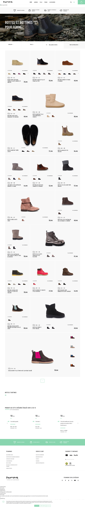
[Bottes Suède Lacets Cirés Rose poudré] (23, 220)
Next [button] (28, 73)
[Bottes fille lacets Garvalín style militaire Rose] (53, 256)
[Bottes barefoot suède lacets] (30, 135)
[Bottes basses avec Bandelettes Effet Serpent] (67, 271)
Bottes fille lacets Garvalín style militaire (37, 255)
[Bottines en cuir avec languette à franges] (42, 166)
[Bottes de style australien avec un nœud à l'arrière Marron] (60, 213)
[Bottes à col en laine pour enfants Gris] (60, 178)
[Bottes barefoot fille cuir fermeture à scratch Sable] (48, 116)
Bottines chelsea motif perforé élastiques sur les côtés (14, 327)
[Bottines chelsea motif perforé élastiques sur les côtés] (17, 307)
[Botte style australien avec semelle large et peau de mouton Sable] (9, 248)
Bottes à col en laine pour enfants (64, 185)
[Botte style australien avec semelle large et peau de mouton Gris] (14, 248)
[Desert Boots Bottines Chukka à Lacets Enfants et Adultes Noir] (24, 73)
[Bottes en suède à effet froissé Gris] (53, 328)
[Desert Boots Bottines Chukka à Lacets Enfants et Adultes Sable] (9, 73)
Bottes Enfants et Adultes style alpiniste (39, 290)
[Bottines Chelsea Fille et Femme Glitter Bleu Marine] (39, 73)
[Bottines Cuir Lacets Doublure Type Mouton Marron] (19, 109)
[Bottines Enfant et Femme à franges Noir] (69, 73)
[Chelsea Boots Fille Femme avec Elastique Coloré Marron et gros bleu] (73, 356)
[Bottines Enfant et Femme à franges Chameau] (60, 73)
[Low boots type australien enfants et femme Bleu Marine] (14, 178)
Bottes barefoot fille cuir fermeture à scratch (38, 116)
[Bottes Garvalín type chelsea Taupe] (60, 144)
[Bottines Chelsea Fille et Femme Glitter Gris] (44, 73)
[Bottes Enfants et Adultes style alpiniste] (42, 271)
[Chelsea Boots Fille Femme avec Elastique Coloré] (42, 355)
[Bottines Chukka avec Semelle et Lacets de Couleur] (17, 271)
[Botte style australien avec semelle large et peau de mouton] (17, 235)
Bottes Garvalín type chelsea (63, 151)
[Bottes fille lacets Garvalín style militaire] (55, 239)
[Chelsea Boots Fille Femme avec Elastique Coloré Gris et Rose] (73, 337)
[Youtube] (75, 480)
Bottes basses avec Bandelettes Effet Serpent (64, 290)
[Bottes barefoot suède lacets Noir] (23, 151)
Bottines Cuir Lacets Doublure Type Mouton (13, 116)
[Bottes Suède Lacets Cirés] (30, 204)
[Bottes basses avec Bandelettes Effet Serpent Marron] (60, 284)
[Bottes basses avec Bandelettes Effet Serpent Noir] (65, 284)
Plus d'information (24, 70)
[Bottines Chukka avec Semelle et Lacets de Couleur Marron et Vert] (24, 284)
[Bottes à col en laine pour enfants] (67, 166)
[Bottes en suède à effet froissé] (55, 311)
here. (32, 503)
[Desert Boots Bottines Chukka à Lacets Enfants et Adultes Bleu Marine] (14, 73)
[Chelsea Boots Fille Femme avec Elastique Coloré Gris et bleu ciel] (73, 346)
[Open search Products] (71, 2)
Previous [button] (7, 73)
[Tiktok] (68, 480)
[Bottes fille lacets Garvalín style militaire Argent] (48, 256)
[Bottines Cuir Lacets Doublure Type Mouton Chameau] (14, 109)
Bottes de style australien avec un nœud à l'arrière (64, 220)
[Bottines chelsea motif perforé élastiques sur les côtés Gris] (9, 320)
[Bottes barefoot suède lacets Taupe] (33, 151)
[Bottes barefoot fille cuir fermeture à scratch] (55, 100)
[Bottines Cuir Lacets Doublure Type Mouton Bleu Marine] (9, 109)
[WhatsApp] (78, 480)
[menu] (42, 2)
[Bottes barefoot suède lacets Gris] (28, 151)
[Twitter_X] (71, 480)
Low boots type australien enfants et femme (14, 185)
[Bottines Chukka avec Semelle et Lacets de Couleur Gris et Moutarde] (9, 284)
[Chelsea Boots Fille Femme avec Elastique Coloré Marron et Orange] (73, 365)
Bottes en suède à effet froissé (37, 328)
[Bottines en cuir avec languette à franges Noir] (39, 178)
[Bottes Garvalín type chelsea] (67, 131)
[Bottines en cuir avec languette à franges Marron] (34, 178)
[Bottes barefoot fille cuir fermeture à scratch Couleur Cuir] (53, 116)
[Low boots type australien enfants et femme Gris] (9, 178)
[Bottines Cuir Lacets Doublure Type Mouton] (17, 96)
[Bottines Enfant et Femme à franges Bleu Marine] (65, 73)
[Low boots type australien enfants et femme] (17, 166)
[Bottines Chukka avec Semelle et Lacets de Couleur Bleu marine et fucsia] (19, 284)
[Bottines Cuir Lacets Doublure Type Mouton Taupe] (24, 109)
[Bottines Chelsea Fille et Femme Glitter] (42, 61)
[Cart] (81, 2)
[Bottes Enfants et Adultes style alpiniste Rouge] (34, 284)
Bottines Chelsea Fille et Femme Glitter (39, 80)
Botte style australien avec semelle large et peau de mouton (14, 255)
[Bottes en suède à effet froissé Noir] (48, 328)
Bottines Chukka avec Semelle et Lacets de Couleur (13, 291)
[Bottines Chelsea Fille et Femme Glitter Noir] (34, 73)
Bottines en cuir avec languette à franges (38, 185)
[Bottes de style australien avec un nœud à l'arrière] (67, 200)
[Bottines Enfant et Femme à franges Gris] (74, 73)
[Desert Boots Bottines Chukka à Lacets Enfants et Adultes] (17, 61)
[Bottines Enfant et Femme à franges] (67, 61)
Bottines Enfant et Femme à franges (64, 80)
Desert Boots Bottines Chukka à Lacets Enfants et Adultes (14, 81)
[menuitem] (31, 2)
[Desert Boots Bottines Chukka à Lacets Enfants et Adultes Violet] (19, 73)
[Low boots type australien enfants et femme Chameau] (19, 178)
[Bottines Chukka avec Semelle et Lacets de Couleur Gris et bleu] (14, 284)
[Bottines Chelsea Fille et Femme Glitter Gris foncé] (49, 73)
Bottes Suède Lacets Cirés (12, 220)
